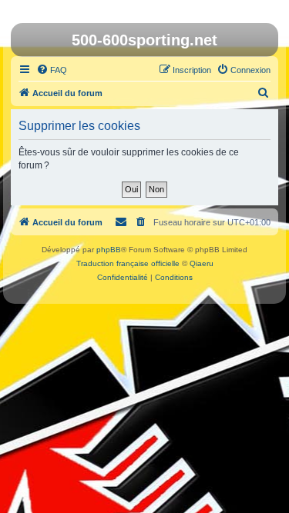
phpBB (108, 249)
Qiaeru (201, 263)
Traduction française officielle (128, 263)
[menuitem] (51, 70)
